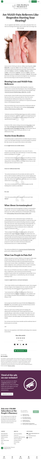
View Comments (21, 350)
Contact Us (16, 435)
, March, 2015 (19, 213)
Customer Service (17, 440)
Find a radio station (5, 440)
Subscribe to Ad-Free (7, 394)
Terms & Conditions (18, 438)
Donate (2, 443)
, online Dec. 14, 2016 (17, 92)
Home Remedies (4, 433)
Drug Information (4, 435)
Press (15, 443)
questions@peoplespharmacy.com (33, 434)
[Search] (30, 1)
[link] (14, 344)
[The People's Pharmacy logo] (20, 6)
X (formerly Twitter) (32, 435)
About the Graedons (18, 433)
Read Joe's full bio (11, 365)
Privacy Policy (16, 442)
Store (2, 442)
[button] (26, 344)
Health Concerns (4, 437)
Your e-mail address (24, 410)
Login (38, 1)
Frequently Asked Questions (19, 437)
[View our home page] (2, 1)
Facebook (30, 437)
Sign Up (35, 411)
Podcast (2, 438)
